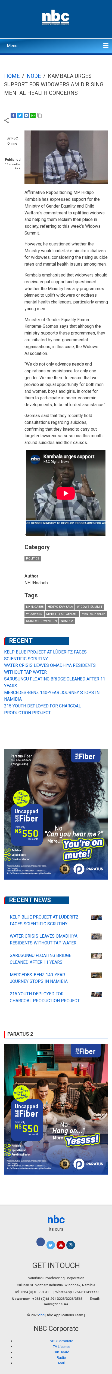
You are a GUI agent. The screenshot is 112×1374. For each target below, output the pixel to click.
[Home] (56, 17)
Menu (12, 45)
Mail (61, 1363)
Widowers (34, 614)
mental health (93, 614)
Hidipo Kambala (60, 607)
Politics (32, 558)
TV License (61, 1347)
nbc (56, 1219)
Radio (61, 1357)
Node (34, 76)
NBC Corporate (61, 1341)
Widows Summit (89, 607)
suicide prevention (41, 621)
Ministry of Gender (61, 614)
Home (12, 76)
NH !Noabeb (35, 607)
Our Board (61, 1352)
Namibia (67, 621)
